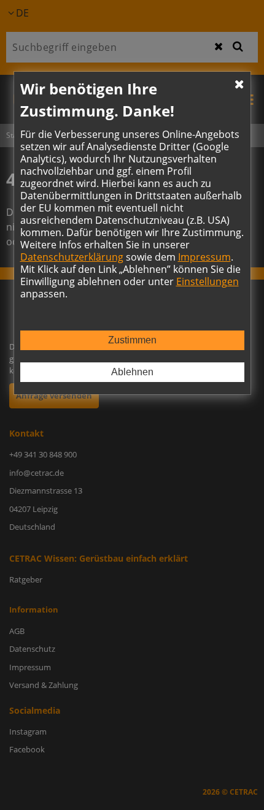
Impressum (204, 257)
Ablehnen (132, 372)
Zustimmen (132, 340)
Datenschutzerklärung (71, 257)
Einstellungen (207, 281)
